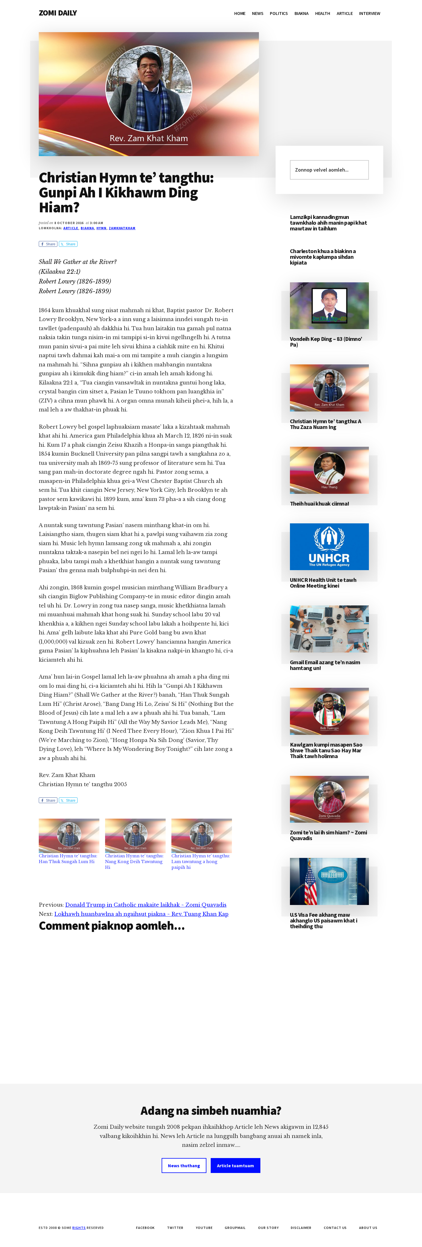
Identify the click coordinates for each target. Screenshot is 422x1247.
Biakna (87, 228)
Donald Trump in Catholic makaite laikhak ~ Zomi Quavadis (146, 905)
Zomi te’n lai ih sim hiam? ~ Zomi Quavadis (328, 835)
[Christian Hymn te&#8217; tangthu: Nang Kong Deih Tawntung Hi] (135, 836)
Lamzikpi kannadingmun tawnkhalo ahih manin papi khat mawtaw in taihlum (328, 222)
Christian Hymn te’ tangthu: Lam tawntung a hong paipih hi (200, 861)
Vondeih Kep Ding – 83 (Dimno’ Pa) (326, 341)
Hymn (101, 228)
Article (71, 228)
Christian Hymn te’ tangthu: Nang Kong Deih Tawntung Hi (134, 861)
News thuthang (184, 1165)
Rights (79, 1227)
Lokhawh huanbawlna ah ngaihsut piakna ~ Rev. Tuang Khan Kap (141, 914)
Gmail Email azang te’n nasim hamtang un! (325, 665)
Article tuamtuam (235, 1165)
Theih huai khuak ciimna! (319, 503)
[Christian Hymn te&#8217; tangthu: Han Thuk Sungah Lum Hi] (69, 836)
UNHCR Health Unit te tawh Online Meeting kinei (323, 582)
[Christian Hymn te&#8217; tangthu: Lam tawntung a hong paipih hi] (201, 836)
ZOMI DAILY (58, 12)
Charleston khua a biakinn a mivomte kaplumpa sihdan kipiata (323, 256)
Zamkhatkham (122, 228)
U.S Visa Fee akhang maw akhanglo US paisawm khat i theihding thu (323, 920)
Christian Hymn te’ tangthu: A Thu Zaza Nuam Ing (325, 423)
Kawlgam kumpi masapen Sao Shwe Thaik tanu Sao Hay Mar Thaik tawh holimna (326, 750)
